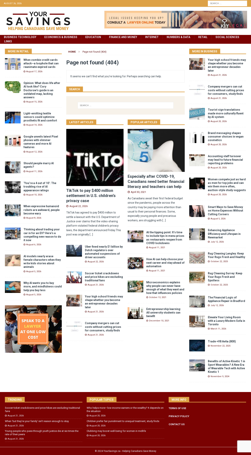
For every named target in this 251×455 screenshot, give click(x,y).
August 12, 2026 (34, 151)
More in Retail (18, 51)
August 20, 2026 (219, 121)
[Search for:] (227, 3)
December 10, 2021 (159, 320)
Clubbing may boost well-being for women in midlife (116, 430)
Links (8, 41)
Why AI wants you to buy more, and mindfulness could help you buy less (43, 286)
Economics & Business (60, 37)
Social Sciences (227, 37)
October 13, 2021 (157, 297)
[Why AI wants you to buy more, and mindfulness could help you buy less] (13, 287)
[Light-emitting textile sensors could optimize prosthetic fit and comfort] (13, 117)
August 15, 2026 (34, 101)
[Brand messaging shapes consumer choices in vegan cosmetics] (197, 137)
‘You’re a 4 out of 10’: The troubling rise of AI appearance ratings (40, 186)
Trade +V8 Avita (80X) (222, 341)
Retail (202, 37)
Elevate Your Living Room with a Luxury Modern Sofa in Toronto (226, 321)
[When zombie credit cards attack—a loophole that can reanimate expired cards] (13, 64)
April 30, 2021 (138, 192)
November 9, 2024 (220, 376)
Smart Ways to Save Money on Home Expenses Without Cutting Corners (225, 210)
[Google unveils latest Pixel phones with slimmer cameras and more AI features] (13, 141)
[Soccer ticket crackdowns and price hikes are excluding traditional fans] (74, 277)
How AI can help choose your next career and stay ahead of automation (165, 263)
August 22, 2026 (78, 206)
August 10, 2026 (34, 194)
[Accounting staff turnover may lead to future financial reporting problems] (197, 160)
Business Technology (20, 37)
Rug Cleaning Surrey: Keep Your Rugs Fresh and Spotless (225, 277)
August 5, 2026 (33, 271)
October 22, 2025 (219, 261)
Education (93, 37)
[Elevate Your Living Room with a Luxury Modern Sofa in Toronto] (197, 321)
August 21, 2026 (96, 285)
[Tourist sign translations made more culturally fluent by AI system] (197, 114)
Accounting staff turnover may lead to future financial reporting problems (225, 160)
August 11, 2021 (157, 247)
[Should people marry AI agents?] (13, 167)
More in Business (204, 51)
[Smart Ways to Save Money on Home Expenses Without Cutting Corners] (197, 211)
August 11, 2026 (34, 171)
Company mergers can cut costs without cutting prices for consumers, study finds (103, 327)
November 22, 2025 (220, 346)
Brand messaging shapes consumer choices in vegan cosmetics (226, 136)
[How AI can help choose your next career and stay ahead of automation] (135, 263)
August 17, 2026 (34, 71)
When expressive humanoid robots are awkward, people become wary (42, 210)
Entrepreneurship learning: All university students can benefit (163, 312)
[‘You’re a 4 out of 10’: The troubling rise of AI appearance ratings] (13, 187)
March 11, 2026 (218, 328)
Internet (152, 37)
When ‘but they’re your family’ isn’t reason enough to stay (37, 421)
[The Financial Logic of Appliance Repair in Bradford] (197, 301)
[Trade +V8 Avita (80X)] (197, 345)
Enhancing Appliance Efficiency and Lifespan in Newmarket (224, 234)
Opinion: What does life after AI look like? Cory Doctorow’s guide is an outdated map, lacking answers (42, 90)
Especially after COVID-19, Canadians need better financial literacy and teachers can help (156, 181)
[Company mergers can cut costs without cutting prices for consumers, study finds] (74, 327)
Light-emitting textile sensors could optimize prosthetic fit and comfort (40, 117)
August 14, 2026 (34, 125)
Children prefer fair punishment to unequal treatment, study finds (123, 421)
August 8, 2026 (33, 218)
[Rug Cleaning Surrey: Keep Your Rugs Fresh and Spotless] (197, 277)
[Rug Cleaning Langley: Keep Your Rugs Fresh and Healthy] (197, 258)
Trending (15, 399)
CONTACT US (177, 424)
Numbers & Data (178, 37)
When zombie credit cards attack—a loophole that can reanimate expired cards (41, 63)
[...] (91, 234)
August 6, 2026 (33, 244)
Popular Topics (102, 399)
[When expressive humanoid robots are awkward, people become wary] (13, 210)
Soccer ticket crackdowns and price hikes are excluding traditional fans (104, 277)
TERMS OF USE (177, 408)
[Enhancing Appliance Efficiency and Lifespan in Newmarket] (197, 234)
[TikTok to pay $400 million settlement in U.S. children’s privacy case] (94, 157)
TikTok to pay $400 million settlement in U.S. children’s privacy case (91, 195)
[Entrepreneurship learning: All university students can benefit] (135, 313)
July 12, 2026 (217, 242)
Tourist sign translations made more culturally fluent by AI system (226, 113)
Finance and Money (123, 37)
